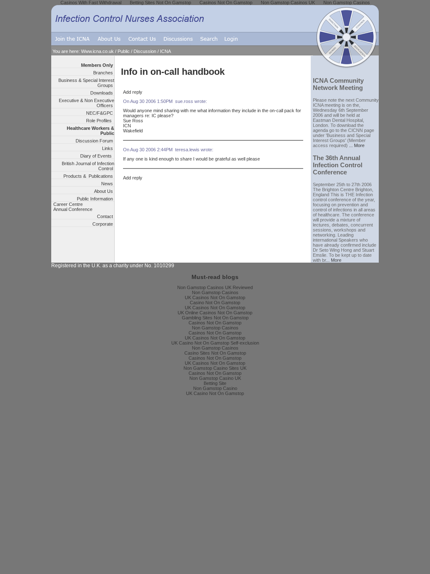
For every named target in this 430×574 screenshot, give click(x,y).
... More (356, 145)
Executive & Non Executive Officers (86, 103)
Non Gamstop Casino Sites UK (215, 368)
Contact (105, 216)
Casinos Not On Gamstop (215, 322)
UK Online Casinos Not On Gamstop (215, 312)
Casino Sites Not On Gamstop (215, 352)
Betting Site (215, 383)
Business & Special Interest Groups (86, 83)
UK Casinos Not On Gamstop (215, 297)
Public (124, 51)
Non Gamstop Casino (215, 388)
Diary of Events (97, 155)
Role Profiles (100, 120)
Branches (103, 72)
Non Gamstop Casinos (215, 292)
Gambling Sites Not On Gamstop (215, 317)
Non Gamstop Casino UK (215, 378)
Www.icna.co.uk (97, 51)
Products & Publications (88, 176)
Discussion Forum (95, 140)
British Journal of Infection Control (88, 166)
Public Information (95, 198)
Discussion (145, 51)
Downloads (102, 92)
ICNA (165, 51)
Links (108, 148)
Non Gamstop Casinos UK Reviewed (215, 287)
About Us (104, 191)
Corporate (103, 223)
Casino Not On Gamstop (215, 302)
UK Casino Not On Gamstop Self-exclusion (215, 342)
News (107, 183)
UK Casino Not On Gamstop (215, 393)
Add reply (132, 92)
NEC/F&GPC (100, 113)
